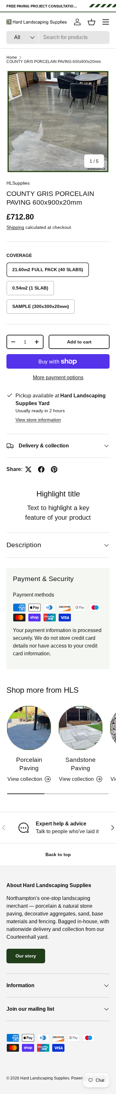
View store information (38, 419)
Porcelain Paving (29, 764)
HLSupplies (18, 183)
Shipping (15, 227)
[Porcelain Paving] (29, 728)
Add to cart (79, 341)
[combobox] (58, 37)
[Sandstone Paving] (80, 728)
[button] (91, 22)
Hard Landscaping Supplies (44, 1078)
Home (11, 57)
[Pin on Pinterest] (54, 469)
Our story (25, 955)
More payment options (58, 377)
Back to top (58, 854)
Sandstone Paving (80, 764)
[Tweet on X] (28, 469)
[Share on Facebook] (41, 469)
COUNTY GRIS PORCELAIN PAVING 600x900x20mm (53, 62)
